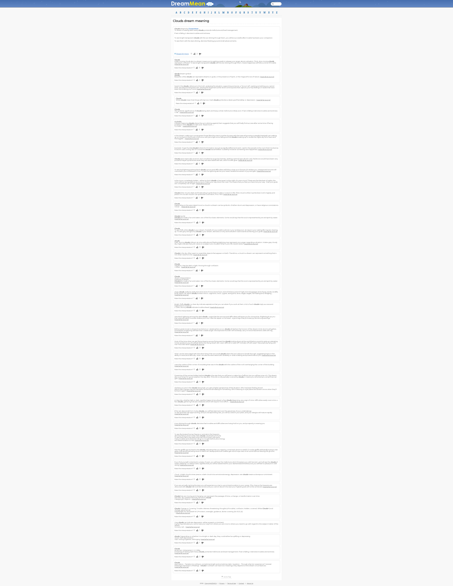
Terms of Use (231, 583)
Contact (241, 583)
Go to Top (227, 577)
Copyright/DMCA (211, 583)
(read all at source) (181, 64)
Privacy (222, 583)
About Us (250, 583)
